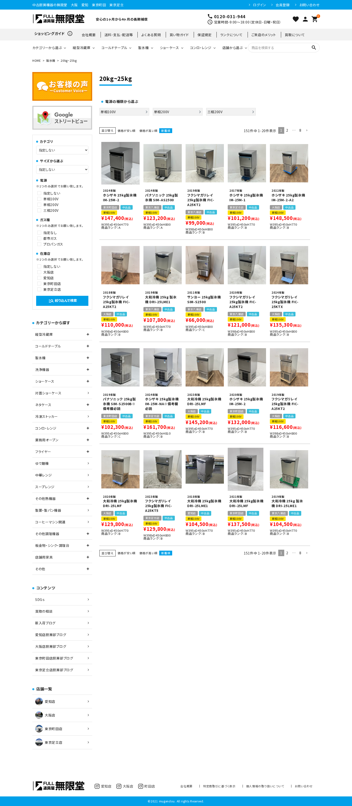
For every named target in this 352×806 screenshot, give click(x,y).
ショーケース (169, 47)
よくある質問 (151, 34)
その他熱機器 (45, 498)
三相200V (51, 210)
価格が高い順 (148, 131)
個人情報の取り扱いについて (265, 786)
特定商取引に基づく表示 (219, 786)
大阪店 (48, 272)
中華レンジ (43, 475)
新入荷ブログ (45, 623)
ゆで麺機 (42, 463)
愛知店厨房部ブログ (50, 634)
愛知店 (48, 277)
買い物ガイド (179, 34)
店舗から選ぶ (232, 47)
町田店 (149, 786)
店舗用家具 (44, 557)
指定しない (51, 193)
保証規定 (205, 34)
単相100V (51, 198)
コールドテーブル (114, 47)
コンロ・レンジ (200, 47)
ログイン (259, 4)
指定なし (50, 232)
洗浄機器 (42, 369)
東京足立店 (52, 289)
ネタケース (43, 404)
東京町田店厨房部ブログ (54, 658)
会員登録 (283, 4)
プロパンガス (53, 244)
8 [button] (300, 130)
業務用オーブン (46, 439)
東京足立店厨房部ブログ (54, 669)
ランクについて (231, 34)
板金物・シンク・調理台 (52, 545)
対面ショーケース (48, 393)
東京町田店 (52, 283)
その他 (40, 568)
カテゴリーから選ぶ (47, 47)
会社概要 (89, 34)
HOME (36, 60)
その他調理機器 (47, 533)
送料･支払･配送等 (118, 34)
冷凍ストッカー (46, 416)
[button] (306, 130)
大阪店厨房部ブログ (50, 646)
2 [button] (287, 130)
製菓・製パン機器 (48, 510)
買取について (295, 34)
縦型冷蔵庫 (82, 47)
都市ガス (50, 238)
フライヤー (43, 451)
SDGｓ (40, 599)
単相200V (51, 204)
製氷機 (143, 47)
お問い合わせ (309, 4)
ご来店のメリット (263, 34)
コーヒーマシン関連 (50, 522)
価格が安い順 (127, 131)
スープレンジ (45, 486)
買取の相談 (44, 611)
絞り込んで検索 (62, 301)
